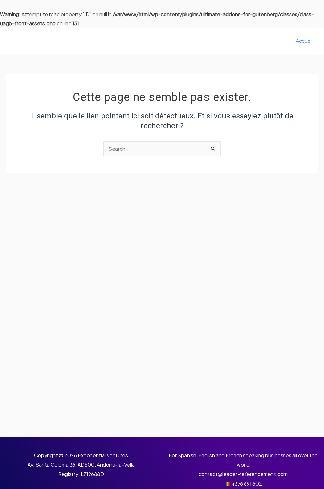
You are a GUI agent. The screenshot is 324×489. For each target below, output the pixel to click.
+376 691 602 (247, 483)
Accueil (304, 40)
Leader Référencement (61, 41)
